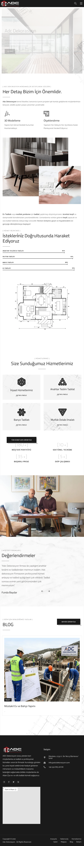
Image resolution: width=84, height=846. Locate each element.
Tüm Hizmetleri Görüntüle (21, 440)
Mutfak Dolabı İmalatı (62, 420)
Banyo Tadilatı (21, 420)
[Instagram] (4, 782)
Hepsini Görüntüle (69, 622)
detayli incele (62, 425)
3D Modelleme (12, 120)
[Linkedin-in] (18, 782)
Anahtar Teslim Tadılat (62, 389)
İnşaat (7, 700)
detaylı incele (62, 394)
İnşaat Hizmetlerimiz (21, 390)
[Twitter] (13, 782)
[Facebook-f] (8, 782)
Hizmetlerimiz (12, 51)
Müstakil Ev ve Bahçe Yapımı (19, 706)
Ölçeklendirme (52, 120)
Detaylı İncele (21, 395)
